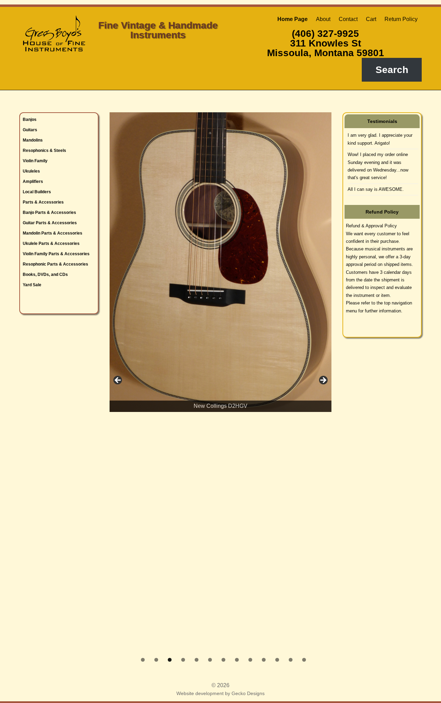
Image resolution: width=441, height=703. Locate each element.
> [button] (323, 380)
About (323, 19)
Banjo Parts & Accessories (49, 212)
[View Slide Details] (220, 269)
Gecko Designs (248, 693)
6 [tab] (210, 660)
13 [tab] (304, 660)
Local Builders (37, 191)
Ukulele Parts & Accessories (51, 243)
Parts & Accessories (43, 202)
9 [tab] (250, 660)
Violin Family (35, 160)
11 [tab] (277, 660)
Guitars (30, 129)
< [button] (118, 380)
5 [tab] (196, 660)
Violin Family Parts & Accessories (56, 253)
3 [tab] (170, 660)
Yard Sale (32, 284)
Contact (348, 19)
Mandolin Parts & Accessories (52, 233)
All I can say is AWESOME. (376, 189)
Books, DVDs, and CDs (45, 274)
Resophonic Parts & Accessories (55, 264)
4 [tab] (183, 660)
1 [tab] (143, 660)
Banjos (30, 119)
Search (392, 69)
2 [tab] (156, 660)
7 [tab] (223, 660)
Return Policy (401, 19)
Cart (371, 19)
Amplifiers (33, 181)
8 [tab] (237, 660)
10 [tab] (264, 660)
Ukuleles (31, 171)
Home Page (292, 19)
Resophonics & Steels (44, 150)
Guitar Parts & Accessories (50, 222)
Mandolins (33, 140)
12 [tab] (291, 660)
